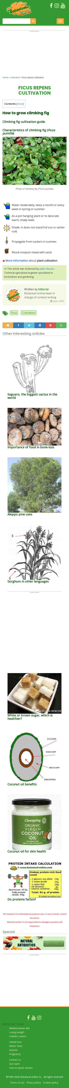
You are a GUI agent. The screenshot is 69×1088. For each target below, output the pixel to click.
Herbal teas (15, 1042)
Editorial (43, 289)
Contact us (15, 1059)
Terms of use (17, 1082)
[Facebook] (28, 1018)
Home (5, 77)
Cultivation (15, 77)
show (20, 103)
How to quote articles (21, 1067)
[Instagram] (39, 1018)
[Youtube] (33, 1018)
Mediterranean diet (19, 1028)
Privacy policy (33, 1082)
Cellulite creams (17, 1036)
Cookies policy (50, 1082)
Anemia (13, 1050)
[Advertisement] (34, 54)
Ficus (14, 313)
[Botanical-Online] (19, 8)
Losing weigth (16, 1032)
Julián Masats (47, 268)
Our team (14, 1063)
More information (16, 260)
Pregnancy (15, 1054)
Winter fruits (15, 1046)
